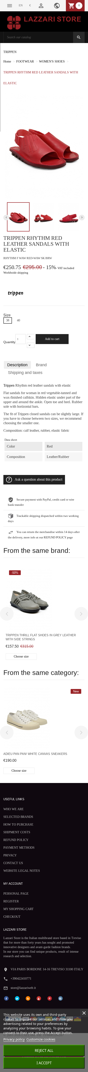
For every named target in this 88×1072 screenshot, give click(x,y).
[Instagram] (60, 998)
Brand (41, 365)
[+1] (31, 336)
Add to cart (52, 339)
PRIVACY (10, 855)
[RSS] (28, 998)
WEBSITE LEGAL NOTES (21, 870)
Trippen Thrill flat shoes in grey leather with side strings (41, 637)
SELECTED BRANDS (18, 817)
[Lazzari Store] (44, 22)
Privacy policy (14, 1039)
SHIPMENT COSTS (16, 832)
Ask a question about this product (38, 479)
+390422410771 (21, 978)
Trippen (8, 385)
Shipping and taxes (25, 372)
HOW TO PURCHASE (18, 824)
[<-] (7, 614)
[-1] (31, 345)
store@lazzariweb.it (23, 988)
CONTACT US (13, 863)
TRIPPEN (9, 52)
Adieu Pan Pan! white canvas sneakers (35, 754)
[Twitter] (17, 998)
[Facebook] (6, 998)
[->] (81, 614)
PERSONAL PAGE (16, 893)
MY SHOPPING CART (18, 909)
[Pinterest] (49, 998)
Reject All (44, 1050)
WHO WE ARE (13, 809)
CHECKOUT (12, 916)
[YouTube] (39, 998)
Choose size (21, 656)
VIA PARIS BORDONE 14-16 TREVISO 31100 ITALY (47, 969)
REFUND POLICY (15, 840)
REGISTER (11, 901)
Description (17, 365)
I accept (44, 1062)
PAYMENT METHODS (19, 847)
